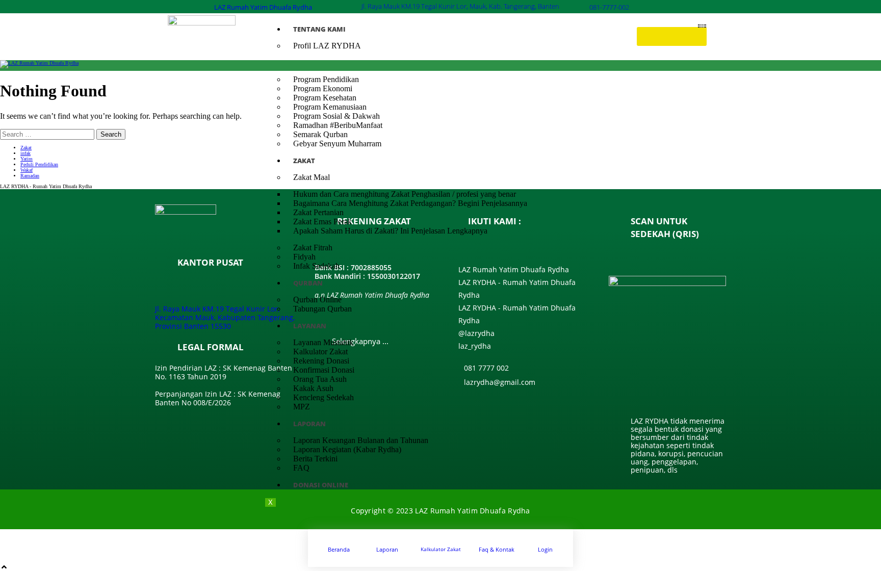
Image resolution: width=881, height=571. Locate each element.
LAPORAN (309, 423)
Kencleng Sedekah (323, 397)
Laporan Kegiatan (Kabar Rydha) (347, 449)
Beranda (339, 549)
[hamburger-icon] (702, 26)
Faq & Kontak (496, 549)
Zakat (26, 147)
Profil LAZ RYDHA (327, 45)
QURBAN (308, 283)
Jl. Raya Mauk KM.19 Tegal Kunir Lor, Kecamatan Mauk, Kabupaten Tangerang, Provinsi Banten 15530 (225, 317)
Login (545, 549)
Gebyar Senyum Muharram (337, 143)
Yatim (26, 159)
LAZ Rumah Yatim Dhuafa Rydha (263, 7)
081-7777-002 (609, 7)
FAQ (301, 467)
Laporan (387, 549)
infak (25, 153)
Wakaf (26, 170)
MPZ (301, 406)
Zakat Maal (311, 177)
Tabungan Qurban (322, 308)
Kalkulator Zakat (441, 549)
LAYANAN (309, 325)
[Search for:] (48, 133)
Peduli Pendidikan (39, 164)
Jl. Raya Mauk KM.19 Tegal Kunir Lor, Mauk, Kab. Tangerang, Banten (460, 6)
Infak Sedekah (316, 266)
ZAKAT (304, 160)
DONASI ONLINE (320, 484)
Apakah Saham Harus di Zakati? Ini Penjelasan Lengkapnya (390, 230)
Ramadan (29, 175)
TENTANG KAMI (319, 29)
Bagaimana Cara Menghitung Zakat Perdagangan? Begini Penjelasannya (410, 203)
